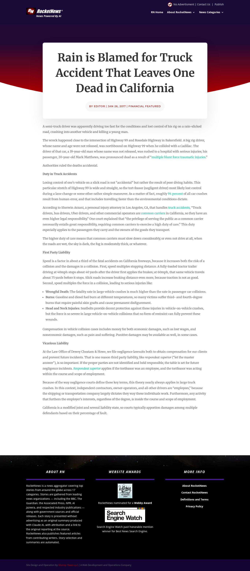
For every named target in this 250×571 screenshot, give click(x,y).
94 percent (175, 193)
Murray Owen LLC (68, 565)
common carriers (153, 213)
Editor (99, 106)
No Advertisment (183, 4)
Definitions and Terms (194, 499)
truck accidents (179, 207)
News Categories (209, 12)
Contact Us (203, 4)
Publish (219, 4)
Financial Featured (144, 106)
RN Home (157, 12)
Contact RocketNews (194, 492)
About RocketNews (179, 12)
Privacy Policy (194, 506)
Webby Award (143, 503)
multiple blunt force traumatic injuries (179, 157)
